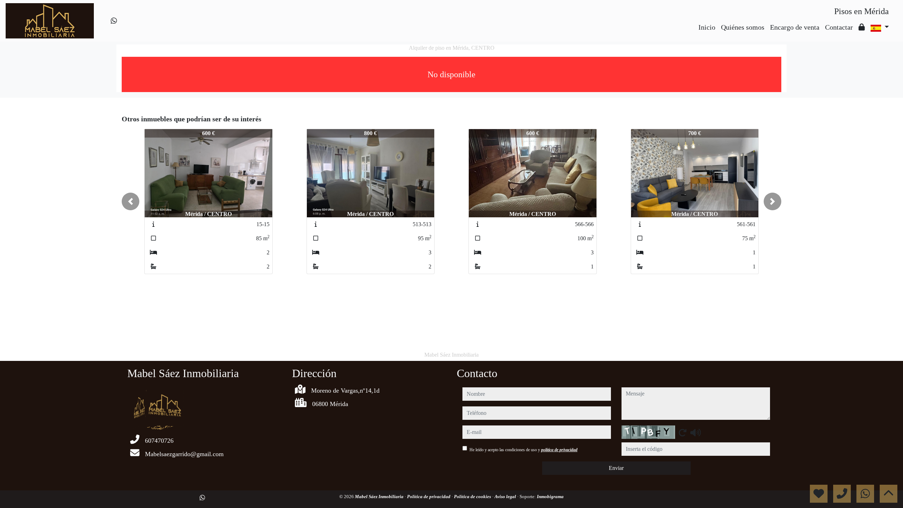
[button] (130, 201)
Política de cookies (473, 496)
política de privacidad (559, 449)
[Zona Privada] (862, 27)
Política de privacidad (429, 496)
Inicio (706, 27)
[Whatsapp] (114, 21)
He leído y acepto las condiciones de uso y (523, 449)
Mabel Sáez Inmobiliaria (380, 496)
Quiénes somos (742, 27)
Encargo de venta (794, 27)
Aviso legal (506, 496)
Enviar (616, 468)
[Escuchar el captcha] (695, 432)
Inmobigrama (550, 496)
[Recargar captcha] (682, 432)
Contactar (839, 27)
